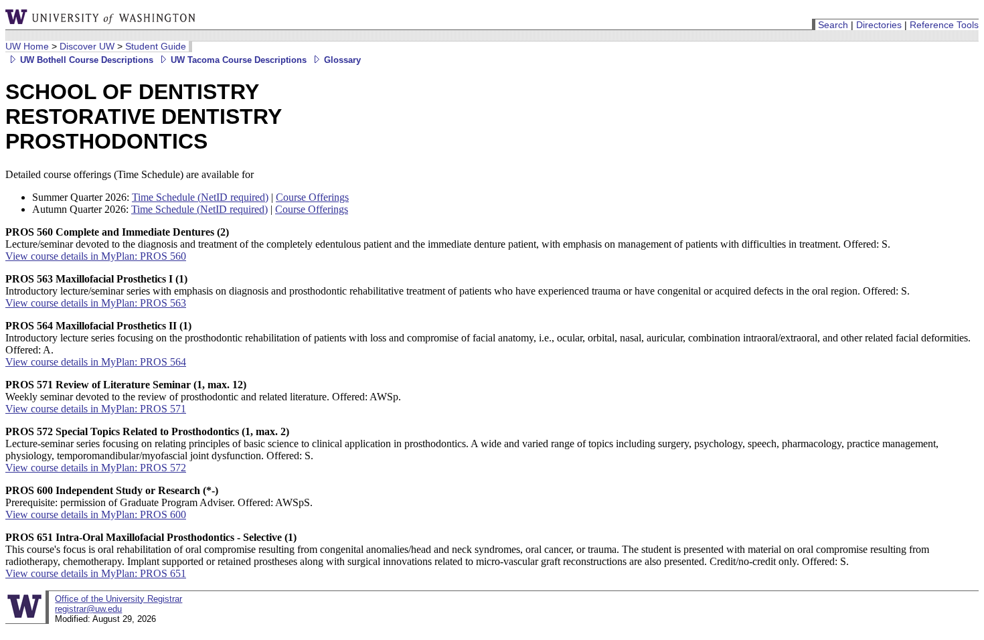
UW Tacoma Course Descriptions (237, 60)
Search (833, 24)
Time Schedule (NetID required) (200, 197)
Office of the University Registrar (118, 599)
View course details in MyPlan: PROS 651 (95, 573)
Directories (879, 24)
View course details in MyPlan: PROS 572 (95, 467)
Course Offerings (312, 197)
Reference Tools (944, 24)
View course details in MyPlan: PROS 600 (95, 514)
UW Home (27, 46)
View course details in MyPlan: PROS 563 (95, 303)
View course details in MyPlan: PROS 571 (95, 408)
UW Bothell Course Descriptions (85, 60)
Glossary (341, 60)
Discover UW (87, 46)
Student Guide (155, 46)
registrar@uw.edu (88, 609)
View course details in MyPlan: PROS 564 (95, 362)
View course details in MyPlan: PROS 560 (95, 256)
